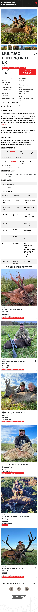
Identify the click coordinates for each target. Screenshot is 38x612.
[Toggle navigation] (36, 5)
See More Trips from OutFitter (19, 584)
